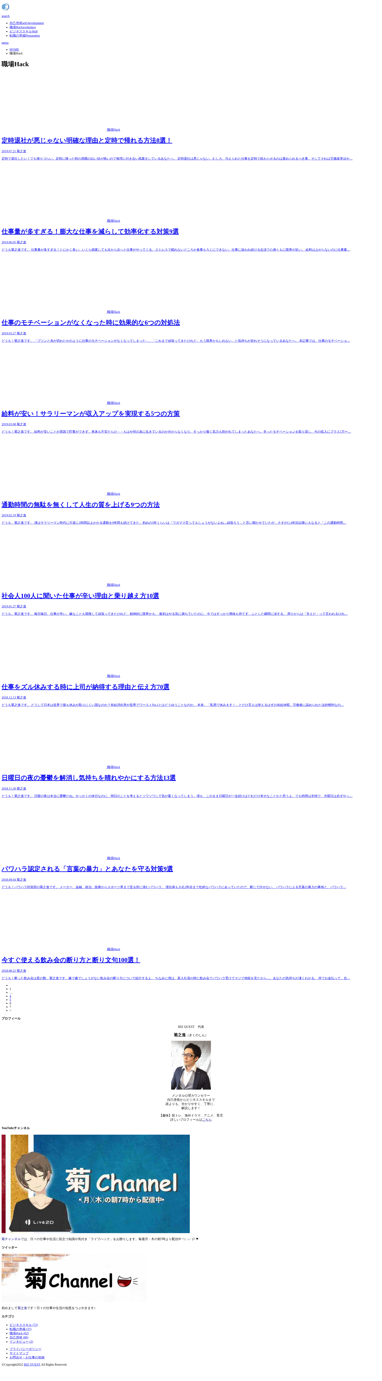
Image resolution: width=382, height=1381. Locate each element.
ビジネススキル (24, 31)
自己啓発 (27, 23)
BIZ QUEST (32, 1364)
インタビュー (21, 1341)
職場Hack (23, 27)
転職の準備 (25, 35)
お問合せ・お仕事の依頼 (27, 1357)
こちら (207, 1119)
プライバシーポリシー (25, 1349)
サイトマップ (19, 1353)
